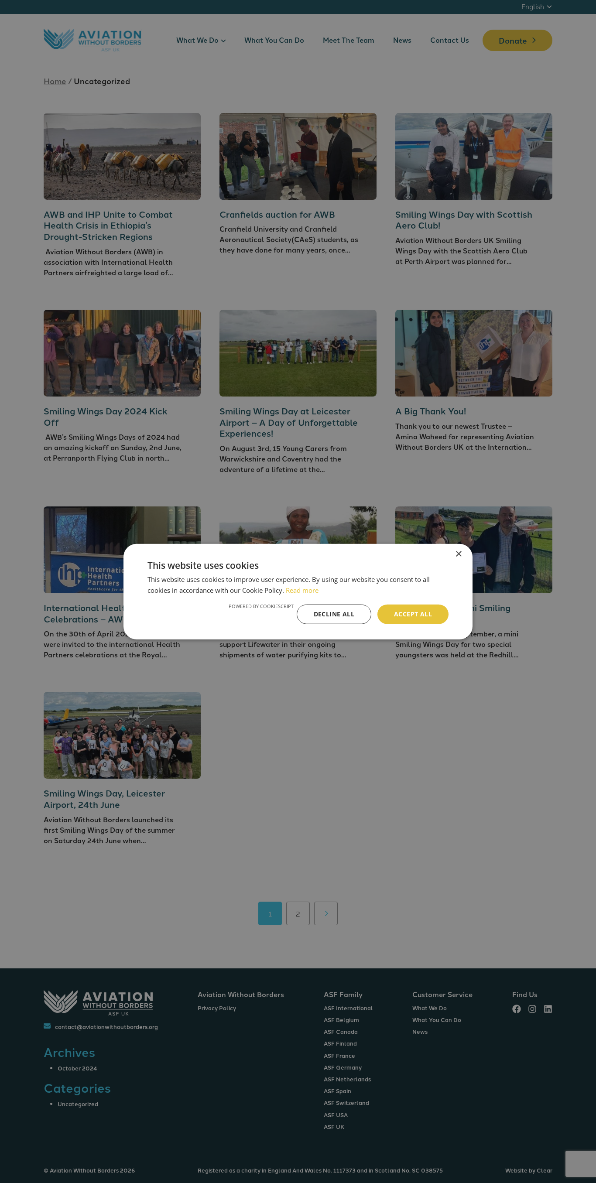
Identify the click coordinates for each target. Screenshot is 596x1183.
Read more (302, 590)
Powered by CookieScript (261, 606)
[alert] (298, 591)
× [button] (458, 554)
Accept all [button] (413, 614)
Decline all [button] (334, 614)
